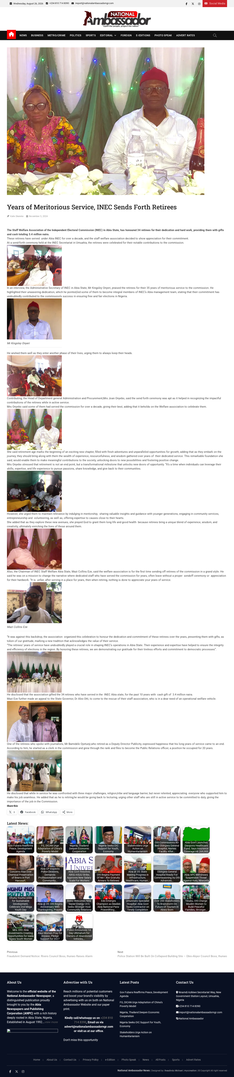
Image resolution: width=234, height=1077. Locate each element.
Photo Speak (163, 35)
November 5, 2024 (38, 216)
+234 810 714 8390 (59, 3)
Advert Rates (185, 35)
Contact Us (70, 1059)
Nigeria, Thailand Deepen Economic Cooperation (139, 1014)
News (23, 35)
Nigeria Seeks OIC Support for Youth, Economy (140, 1024)
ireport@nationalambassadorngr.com (94, 3)
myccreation (190, 1070)
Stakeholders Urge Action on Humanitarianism (136, 1034)
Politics (75, 35)
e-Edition (110, 1059)
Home (36, 1059)
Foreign (126, 35)
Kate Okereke (16, 216)
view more (51, 1022)
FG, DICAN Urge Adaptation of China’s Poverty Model (141, 1004)
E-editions (143, 35)
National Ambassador (191, 1018)
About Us (52, 1059)
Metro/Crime (56, 35)
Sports (91, 35)
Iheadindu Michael (174, 1070)
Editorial (106, 35)
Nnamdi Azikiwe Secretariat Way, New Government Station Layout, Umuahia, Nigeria (198, 996)
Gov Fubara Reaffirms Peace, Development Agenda (144, 994)
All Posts (160, 1059)
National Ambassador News (134, 1070)
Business (37, 35)
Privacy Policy (91, 1059)
